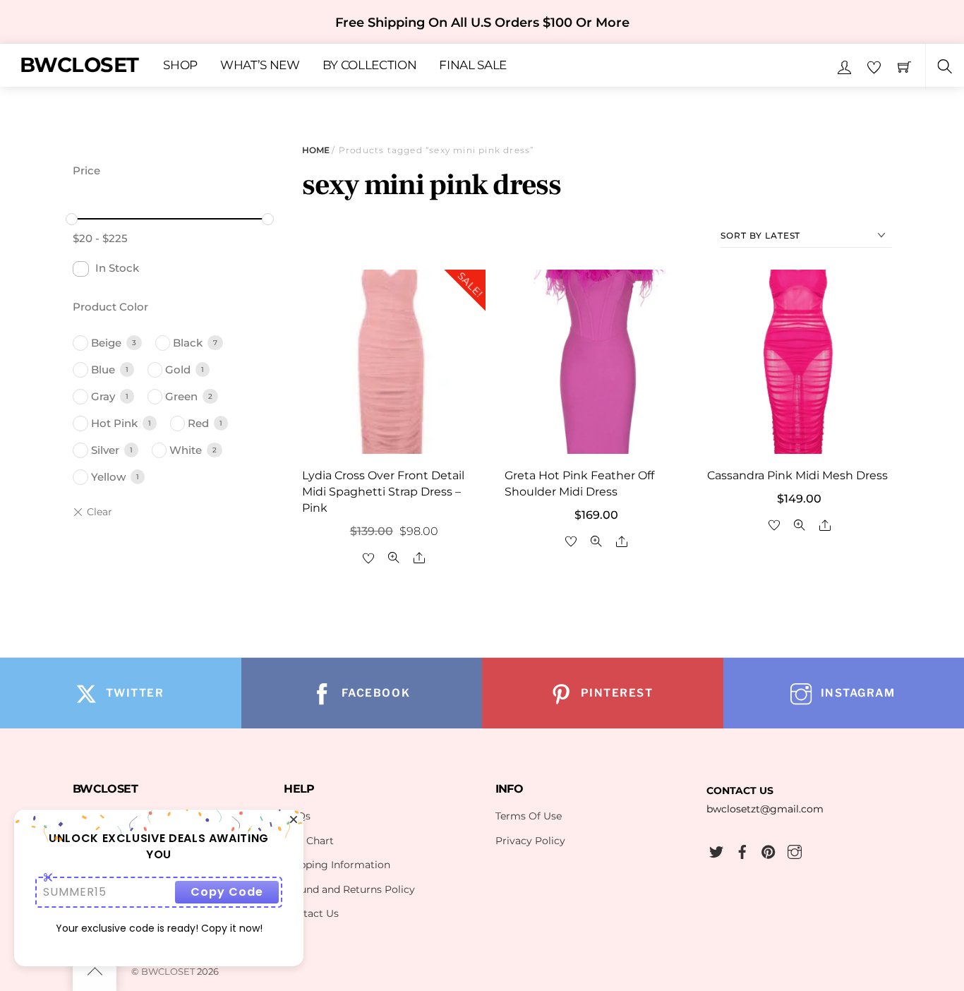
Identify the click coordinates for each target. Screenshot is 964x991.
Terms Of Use (528, 816)
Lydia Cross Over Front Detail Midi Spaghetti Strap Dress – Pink (383, 492)
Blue (103, 369)
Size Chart (309, 840)
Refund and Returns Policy (349, 889)
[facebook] (742, 849)
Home (316, 150)
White (185, 450)
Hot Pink (114, 423)
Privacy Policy (530, 840)
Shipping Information (337, 864)
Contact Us (311, 913)
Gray (103, 396)
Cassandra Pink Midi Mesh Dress (797, 475)
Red (198, 423)
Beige (106, 342)
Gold (178, 369)
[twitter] (716, 849)
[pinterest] (768, 849)
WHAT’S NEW (260, 66)
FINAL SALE (473, 66)
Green (181, 396)
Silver (105, 450)
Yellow (108, 477)
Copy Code (227, 892)
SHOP (180, 66)
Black (188, 342)
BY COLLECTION (370, 66)
